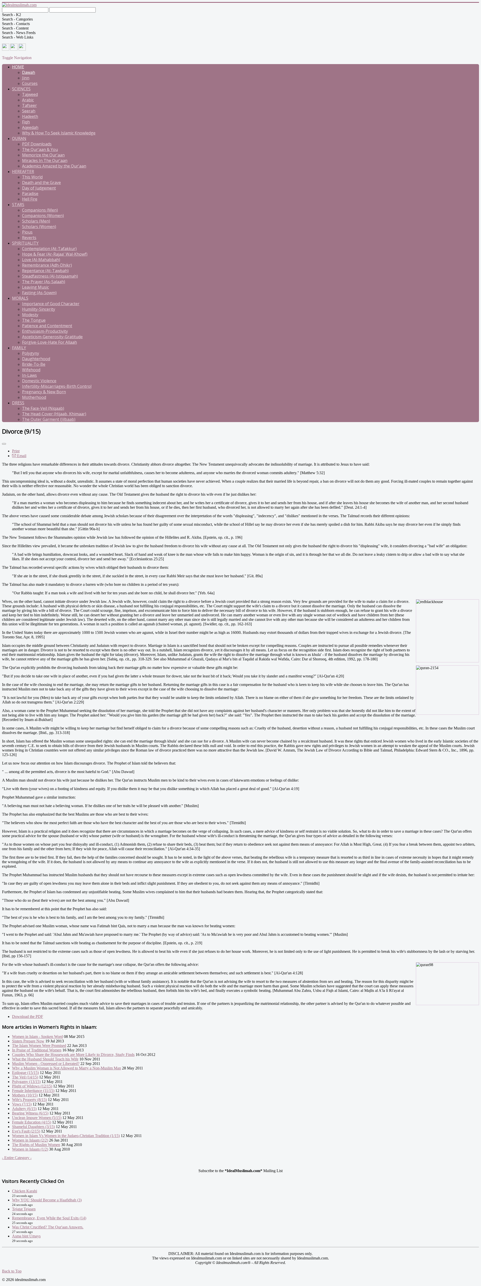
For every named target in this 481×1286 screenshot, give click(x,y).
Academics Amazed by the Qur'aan (54, 166)
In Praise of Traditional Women (36, 1050)
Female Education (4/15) (31, 1122)
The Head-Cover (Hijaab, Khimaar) (54, 414)
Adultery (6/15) (24, 1109)
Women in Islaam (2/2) (30, 1140)
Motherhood (34, 397)
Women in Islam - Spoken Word (37, 1036)
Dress (18, 403)
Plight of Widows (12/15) (32, 1086)
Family (19, 347)
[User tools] (4, 444)
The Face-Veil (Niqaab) (43, 408)
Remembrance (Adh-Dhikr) (47, 265)
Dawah (28, 72)
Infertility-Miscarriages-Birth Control (56, 386)
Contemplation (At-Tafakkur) (49, 248)
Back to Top (12, 1271)
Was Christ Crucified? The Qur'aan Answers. (47, 1227)
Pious (27, 232)
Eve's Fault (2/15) (26, 1131)
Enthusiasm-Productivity (45, 331)
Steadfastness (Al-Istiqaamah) (50, 276)
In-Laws (29, 375)
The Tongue (34, 320)
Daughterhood (36, 358)
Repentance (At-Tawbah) (45, 270)
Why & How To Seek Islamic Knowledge (58, 133)
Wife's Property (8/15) (29, 1099)
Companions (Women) (43, 215)
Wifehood (31, 370)
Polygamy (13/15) (26, 1081)
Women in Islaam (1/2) (30, 1149)
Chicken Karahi (24, 1191)
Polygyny (30, 353)
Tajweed (30, 94)
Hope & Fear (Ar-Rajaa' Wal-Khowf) (54, 254)
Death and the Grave (41, 182)
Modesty (30, 314)
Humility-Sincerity (38, 309)
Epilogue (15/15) (25, 1072)
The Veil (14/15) (25, 1077)
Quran (19, 138)
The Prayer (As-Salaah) (43, 281)
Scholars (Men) (36, 221)
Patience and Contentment (47, 325)
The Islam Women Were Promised (39, 1045)
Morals (20, 298)
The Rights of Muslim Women (36, 1145)
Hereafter (23, 171)
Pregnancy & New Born (44, 392)
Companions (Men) (40, 210)
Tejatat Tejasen (24, 1209)
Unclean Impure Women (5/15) (36, 1118)
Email (21, 456)
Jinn (25, 78)
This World (32, 177)
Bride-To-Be (33, 364)
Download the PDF (27, 1016)
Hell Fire (29, 199)
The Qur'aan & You (40, 149)
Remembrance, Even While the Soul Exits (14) (49, 1218)
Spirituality (25, 243)
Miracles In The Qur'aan (44, 160)
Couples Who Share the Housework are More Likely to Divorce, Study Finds (73, 1054)
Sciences (21, 89)
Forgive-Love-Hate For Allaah (49, 342)
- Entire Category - (17, 1158)
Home (18, 67)
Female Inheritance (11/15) (33, 1090)
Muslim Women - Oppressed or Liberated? (45, 1063)
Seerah (28, 111)
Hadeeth (30, 116)
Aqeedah (30, 127)
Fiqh (26, 122)
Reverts (29, 237)
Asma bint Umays (26, 1236)
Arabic (28, 100)
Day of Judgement (39, 188)
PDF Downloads (37, 144)
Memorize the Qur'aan (43, 155)
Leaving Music (35, 287)
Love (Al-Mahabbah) (41, 259)
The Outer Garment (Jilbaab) (48, 419)
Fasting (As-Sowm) (39, 292)
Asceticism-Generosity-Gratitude (52, 336)
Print (16, 451)
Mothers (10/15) (25, 1095)
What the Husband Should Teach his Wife (45, 1059)
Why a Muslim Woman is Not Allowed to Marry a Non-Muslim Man (66, 1068)
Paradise (30, 193)
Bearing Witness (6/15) (30, 1113)
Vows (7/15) (22, 1104)
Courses (30, 83)
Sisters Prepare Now (28, 1041)
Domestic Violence (39, 381)
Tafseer (29, 105)
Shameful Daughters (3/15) (33, 1127)
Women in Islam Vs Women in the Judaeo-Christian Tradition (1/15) (66, 1136)
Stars (18, 204)
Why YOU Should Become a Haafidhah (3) (47, 1200)
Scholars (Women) (39, 226)
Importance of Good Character (50, 303)
